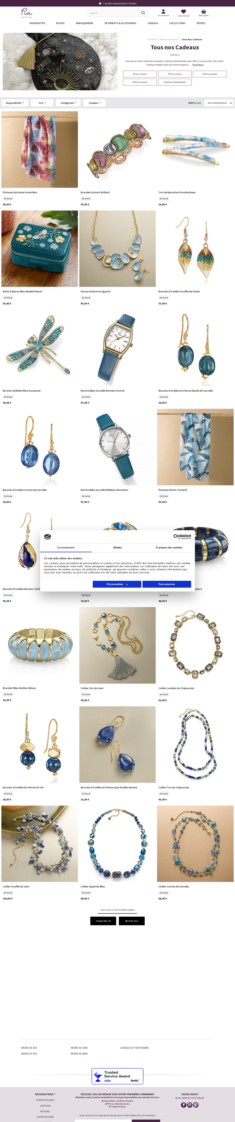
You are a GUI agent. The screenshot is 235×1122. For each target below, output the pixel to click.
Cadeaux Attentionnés (134, 1047)
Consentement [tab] (66, 547)
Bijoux (60, 23)
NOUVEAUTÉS (37, 23)
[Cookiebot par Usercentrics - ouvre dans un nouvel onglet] (176, 536)
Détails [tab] (117, 547)
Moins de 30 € (29, 1047)
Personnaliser (115, 584)
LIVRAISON (45, 1105)
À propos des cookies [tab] (169, 547)
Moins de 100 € (79, 1047)
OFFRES (200, 23)
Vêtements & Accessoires (120, 23)
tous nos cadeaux (192, 39)
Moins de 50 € (29, 1053)
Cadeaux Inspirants (168, 39)
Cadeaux (152, 23)
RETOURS (45, 1111)
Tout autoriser (166, 584)
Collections (177, 23)
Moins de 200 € (79, 1053)
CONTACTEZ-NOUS (45, 1100)
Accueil (151, 39)
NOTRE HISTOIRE (45, 1116)
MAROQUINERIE (84, 23)
